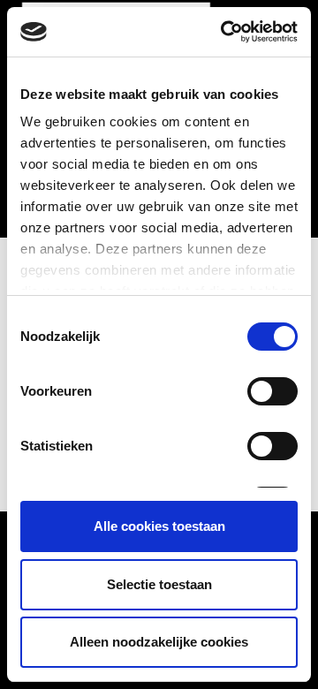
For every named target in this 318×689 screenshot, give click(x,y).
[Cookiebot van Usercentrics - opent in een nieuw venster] (224, 31)
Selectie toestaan (159, 584)
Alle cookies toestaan (159, 526)
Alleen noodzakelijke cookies (159, 641)
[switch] (272, 391)
